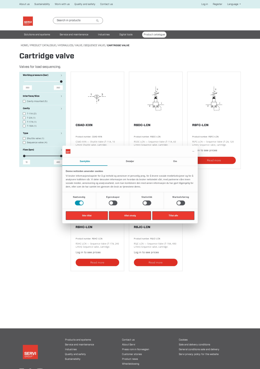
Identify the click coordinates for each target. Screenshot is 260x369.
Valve (78, 45)
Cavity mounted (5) (37, 101)
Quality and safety (84, 4)
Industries (104, 34)
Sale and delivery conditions (194, 344)
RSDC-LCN (142, 125)
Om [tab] (175, 161)
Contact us (106, 4)
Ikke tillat (86, 215)
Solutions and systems (37, 34)
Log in (204, 4)
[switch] (113, 203)
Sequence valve (94, 45)
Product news (130, 359)
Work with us (62, 4)
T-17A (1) (31, 122)
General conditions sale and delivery (199, 349)
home (24, 45)
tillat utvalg (130, 215)
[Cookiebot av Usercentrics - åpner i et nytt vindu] (181, 151)
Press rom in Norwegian (135, 349)
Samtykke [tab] (85, 161)
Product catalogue (43, 45)
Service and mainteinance (79, 344)
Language (233, 4)
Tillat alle (173, 215)
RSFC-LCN (200, 125)
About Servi (128, 344)
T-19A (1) (31, 126)
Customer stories (132, 354)
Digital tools (126, 34)
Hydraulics (65, 45)
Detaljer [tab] (130, 161)
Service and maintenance (74, 34)
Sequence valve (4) (37, 143)
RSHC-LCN (84, 227)
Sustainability (42, 4)
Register (217, 4)
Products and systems (78, 340)
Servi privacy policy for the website (199, 354)
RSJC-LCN (142, 227)
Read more (214, 160)
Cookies (183, 340)
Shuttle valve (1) (35, 138)
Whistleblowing (130, 364)
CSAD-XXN (84, 125)
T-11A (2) (31, 114)
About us (24, 4)
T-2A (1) (31, 118)
